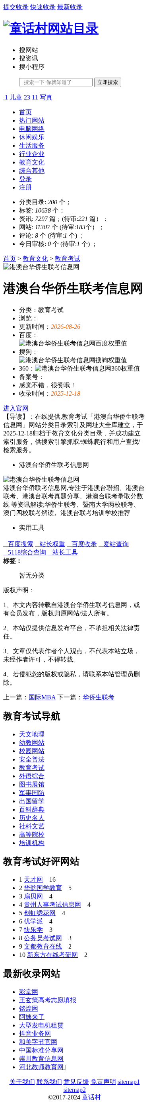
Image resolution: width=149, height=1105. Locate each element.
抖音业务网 (35, 1033)
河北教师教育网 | (42, 1067)
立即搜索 (107, 82)
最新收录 (70, 7)
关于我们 (22, 1081)
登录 (25, 179)
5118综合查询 (24, 552)
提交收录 (16, 7)
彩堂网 (28, 991)
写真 (46, 97)
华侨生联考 (98, 697)
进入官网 (16, 408)
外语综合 (32, 776)
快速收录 (43, 7)
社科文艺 (32, 826)
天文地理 (32, 734)
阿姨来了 (32, 1016)
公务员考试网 (43, 938)
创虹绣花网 (40, 913)
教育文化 (32, 162)
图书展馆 (32, 784)
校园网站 (32, 751)
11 (35, 97)
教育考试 (67, 258)
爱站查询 (114, 544)
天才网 (33, 879)
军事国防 (32, 792)
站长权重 (50, 544)
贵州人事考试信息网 (52, 904)
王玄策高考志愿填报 (47, 1000)
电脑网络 (32, 128)
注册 (25, 187)
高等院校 (32, 834)
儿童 (16, 97)
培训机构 (32, 842)
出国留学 (32, 801)
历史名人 (32, 817)
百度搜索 (18, 544)
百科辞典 (32, 809)
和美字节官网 (38, 1042)
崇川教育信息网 (41, 1058)
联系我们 (49, 1081)
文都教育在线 (43, 946)
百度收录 (82, 544)
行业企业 (32, 153)
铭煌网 (28, 1008)
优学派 (33, 921)
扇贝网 (33, 896)
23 (27, 97)
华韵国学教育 (43, 887)
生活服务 (32, 145)
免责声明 (103, 1081)
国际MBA (42, 697)
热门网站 (32, 120)
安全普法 (32, 759)
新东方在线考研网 (52, 954)
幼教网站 (32, 742)
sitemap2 (75, 1089)
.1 (5, 97)
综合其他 (32, 170)
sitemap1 (129, 1081)
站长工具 (63, 552)
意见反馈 (76, 1081)
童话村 (91, 1097)
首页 (25, 112)
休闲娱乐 (32, 137)
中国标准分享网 (41, 1050)
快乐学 (33, 929)
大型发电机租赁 (41, 1025)
